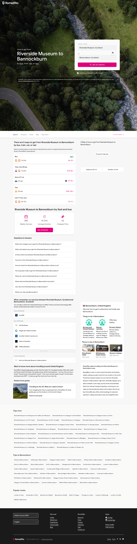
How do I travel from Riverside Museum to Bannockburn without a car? (37, 265)
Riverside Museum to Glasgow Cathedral (52, 443)
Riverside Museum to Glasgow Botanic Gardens (29, 424)
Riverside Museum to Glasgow (70, 420)
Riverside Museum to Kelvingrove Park (87, 434)
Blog (51, 527)
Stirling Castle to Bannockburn (93, 460)
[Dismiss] (118, 79)
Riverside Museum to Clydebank (24, 429)
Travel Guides (54, 525)
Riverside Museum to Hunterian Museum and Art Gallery (55, 434)
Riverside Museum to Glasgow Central (107, 443)
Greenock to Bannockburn (98, 469)
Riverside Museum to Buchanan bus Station (96, 420)
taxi (37, 63)
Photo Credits (109, 524)
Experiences (54, 522)
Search (15, 135)
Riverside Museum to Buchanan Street (70, 429)
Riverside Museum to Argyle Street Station (51, 438)
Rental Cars (53, 520)
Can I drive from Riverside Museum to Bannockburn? (31, 287)
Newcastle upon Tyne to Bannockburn (26, 473)
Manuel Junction (99, 328)
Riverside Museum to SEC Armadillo (48, 420)
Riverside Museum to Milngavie (46, 429)
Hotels (52, 517)
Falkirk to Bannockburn (75, 460)
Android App (111, 520)
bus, (21, 63)
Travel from (82, 44)
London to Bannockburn (110, 464)
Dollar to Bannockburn (21, 469)
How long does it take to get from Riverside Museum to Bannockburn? (37, 271)
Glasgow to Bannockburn (57, 460)
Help (79, 527)
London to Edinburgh (101, 495)
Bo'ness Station (115, 327)
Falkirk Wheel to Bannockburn (68, 482)
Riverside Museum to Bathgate (76, 438)
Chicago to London (87, 495)
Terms (113, 539)
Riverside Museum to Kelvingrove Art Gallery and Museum (32, 415)
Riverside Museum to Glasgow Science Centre (97, 415)
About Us (80, 517)
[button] (97, 65)
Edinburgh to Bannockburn (39, 460)
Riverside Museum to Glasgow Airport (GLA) (101, 438)
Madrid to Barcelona (20, 500)
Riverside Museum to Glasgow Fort (25, 438)
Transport (23, 135)
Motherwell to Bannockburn (42, 478)
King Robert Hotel (86, 354)
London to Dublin (116, 495)
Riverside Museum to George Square (87, 424)
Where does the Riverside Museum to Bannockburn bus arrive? (34, 281)
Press (79, 520)
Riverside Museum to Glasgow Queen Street (60, 424)
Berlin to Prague (74, 495)
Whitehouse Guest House (101, 354)
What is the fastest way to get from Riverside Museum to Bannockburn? (37, 249)
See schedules (43, 230)
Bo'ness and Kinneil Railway (88, 328)
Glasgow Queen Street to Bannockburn (65, 478)
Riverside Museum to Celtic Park (111, 434)
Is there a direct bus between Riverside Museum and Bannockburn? (36, 255)
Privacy (109, 539)
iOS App (109, 518)
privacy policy (105, 79)
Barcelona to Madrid (46, 495)
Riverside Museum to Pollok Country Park (80, 443)
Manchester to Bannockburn (89, 482)
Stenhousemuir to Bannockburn (90, 478)
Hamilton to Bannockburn (48, 473)
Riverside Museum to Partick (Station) (26, 443)
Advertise (81, 525)
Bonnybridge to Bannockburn (67, 473)
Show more (45, 351)
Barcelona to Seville (61, 495)
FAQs (31, 135)
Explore (118, 134)
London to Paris (19, 495)
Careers (80, 522)
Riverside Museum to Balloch (46, 447)
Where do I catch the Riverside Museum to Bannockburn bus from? (36, 276)
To (79, 54)
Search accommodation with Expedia (91, 73)
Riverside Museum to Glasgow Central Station (66, 415)
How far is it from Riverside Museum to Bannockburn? (32, 260)
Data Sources (109, 527)
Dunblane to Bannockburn (113, 460)
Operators (45, 135)
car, (30, 63)
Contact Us (81, 530)
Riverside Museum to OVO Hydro (24, 420)
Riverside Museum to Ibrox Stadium (25, 434)
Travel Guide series (27, 370)
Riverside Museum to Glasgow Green (95, 429)
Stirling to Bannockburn (21, 460)
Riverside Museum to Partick (110, 424)
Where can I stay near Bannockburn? (26, 292)
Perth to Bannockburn (53, 464)
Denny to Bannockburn (21, 464)
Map (37, 135)
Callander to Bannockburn (80, 469)
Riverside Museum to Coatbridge (24, 447)
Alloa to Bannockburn (37, 464)
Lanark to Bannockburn (37, 469)
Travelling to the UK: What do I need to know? (46, 387)
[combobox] (97, 47)
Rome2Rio (86, 372)
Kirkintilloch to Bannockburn (23, 478)
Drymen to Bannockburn (49, 482)
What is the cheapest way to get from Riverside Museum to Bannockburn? (38, 244)
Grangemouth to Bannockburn (71, 464)
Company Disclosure (47, 539)
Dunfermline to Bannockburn (92, 464)
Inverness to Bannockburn (105, 473)
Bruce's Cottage (116, 353)
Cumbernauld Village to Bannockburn (58, 469)
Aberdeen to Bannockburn (86, 473)
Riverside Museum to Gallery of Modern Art (70, 447)
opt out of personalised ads (25, 81)
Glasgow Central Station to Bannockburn (26, 482)
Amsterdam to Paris (32, 495)
